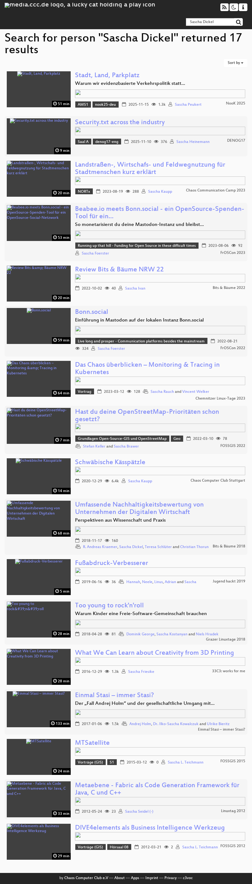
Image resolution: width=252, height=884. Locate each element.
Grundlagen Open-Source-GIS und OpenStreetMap (122, 439)
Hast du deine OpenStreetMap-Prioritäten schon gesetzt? (147, 416)
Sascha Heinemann (193, 142)
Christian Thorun (194, 547)
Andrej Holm (140, 724)
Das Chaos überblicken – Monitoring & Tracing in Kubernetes (147, 369)
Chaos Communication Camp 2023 (215, 190)
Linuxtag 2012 (233, 811)
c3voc (188, 878)
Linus (158, 582)
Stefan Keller (94, 446)
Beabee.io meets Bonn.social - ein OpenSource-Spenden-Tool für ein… (159, 213)
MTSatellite (92, 743)
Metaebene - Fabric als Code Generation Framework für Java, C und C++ (157, 789)
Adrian (170, 582)
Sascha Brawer (126, 446)
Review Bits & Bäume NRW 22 (119, 270)
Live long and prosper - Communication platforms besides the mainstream (141, 341)
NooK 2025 (235, 103)
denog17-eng (106, 142)
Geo (176, 439)
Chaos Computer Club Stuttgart (218, 481)
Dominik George (140, 634)
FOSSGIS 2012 (232, 846)
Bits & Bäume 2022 (229, 288)
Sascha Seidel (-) (139, 812)
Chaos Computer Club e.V (86, 878)
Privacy (170, 878)
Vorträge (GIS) (90, 762)
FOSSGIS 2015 (232, 761)
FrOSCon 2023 (232, 253)
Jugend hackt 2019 (229, 581)
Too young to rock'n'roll (109, 606)
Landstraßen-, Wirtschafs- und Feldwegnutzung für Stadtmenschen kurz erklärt (150, 168)
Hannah (133, 582)
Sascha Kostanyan (171, 634)
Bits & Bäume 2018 (229, 546)
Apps (135, 878)
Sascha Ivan (135, 288)
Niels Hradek (207, 634)
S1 (112, 762)
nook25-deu (105, 105)
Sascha (190, 582)
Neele (147, 582)
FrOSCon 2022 (232, 348)
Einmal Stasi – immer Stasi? (114, 696)
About (119, 878)
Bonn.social (91, 312)
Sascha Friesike (141, 672)
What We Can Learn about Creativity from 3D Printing (154, 653)
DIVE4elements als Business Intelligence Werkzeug (150, 828)
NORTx (84, 192)
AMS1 (83, 105)
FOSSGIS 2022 (232, 446)
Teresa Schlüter (158, 547)
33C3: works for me (228, 671)
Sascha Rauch (162, 392)
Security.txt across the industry (120, 123)
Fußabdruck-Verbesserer (111, 563)
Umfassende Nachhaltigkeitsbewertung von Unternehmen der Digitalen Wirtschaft (139, 508)
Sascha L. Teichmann (185, 762)
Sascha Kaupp (160, 192)
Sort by (234, 63)
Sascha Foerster (95, 253)
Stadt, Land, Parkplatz (107, 76)
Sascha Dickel (131, 547)
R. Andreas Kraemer (100, 547)
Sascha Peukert (188, 105)
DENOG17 (236, 141)
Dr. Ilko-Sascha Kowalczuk (176, 724)
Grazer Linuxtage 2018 (225, 639)
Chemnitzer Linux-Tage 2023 (220, 399)
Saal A (83, 142)
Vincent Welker (195, 392)
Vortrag (84, 392)
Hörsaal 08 (119, 847)
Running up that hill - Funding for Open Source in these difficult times (137, 246)
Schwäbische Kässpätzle (110, 463)
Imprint (151, 878)
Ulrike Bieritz (218, 724)
